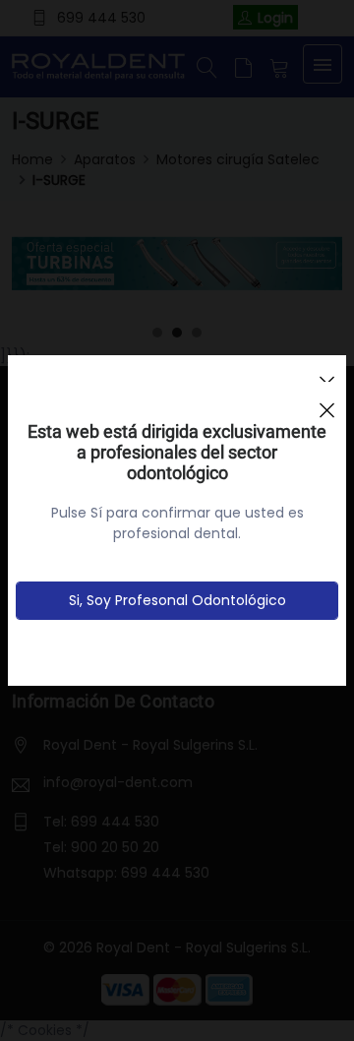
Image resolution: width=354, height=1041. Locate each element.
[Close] (326, 401)
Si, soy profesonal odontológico (177, 600)
